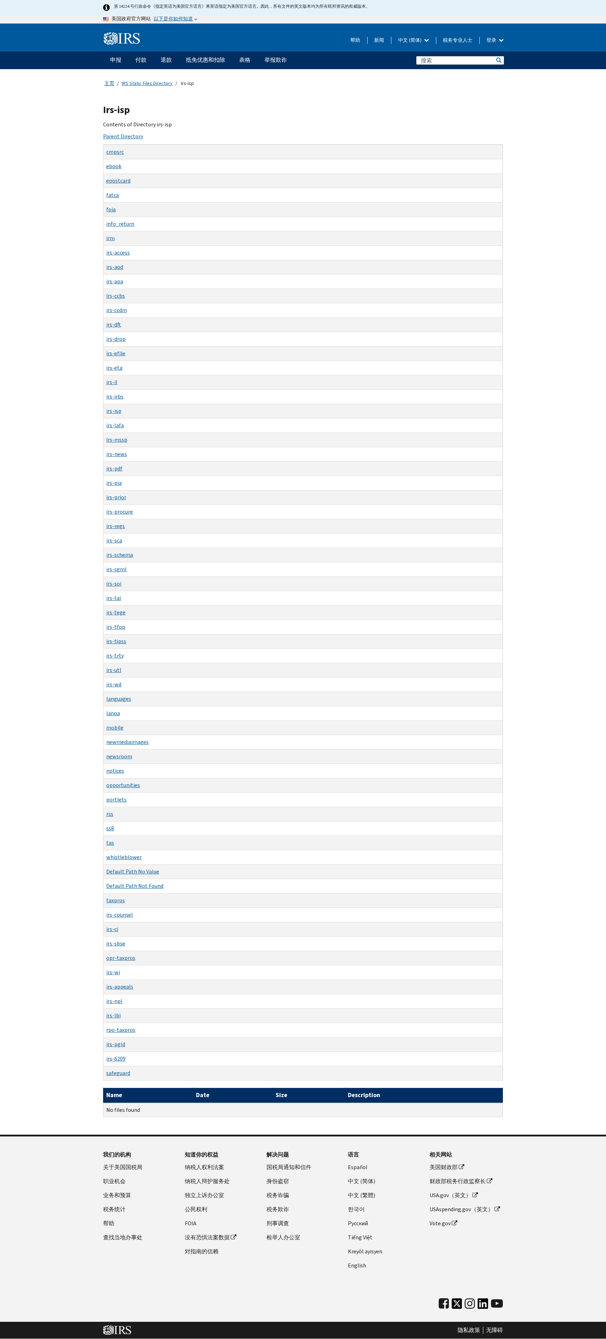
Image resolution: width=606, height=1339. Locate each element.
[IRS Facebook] (444, 1304)
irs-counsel (119, 914)
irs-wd (113, 684)
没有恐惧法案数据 (207, 1237)
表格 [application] (244, 60)
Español (358, 1167)
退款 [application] (166, 60)
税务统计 (114, 1209)
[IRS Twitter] (457, 1305)
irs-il (111, 382)
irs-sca (114, 540)
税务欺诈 (278, 1209)
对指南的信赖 (201, 1251)
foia (111, 209)
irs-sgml (116, 569)
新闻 (379, 40)
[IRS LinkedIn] (483, 1305)
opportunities (123, 785)
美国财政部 (444, 1167)
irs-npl (114, 1001)
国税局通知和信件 (289, 1167)
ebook (113, 166)
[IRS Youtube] (497, 1304)
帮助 (355, 40)
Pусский (358, 1223)
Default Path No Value (132, 871)
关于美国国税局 (122, 1167)
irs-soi (113, 583)
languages (118, 699)
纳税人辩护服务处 (207, 1181)
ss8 (110, 828)
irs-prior (116, 497)
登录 (491, 40)
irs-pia (114, 483)
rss (109, 814)
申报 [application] (115, 60)
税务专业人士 (457, 40)
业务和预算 (117, 1195)
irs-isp (113, 411)
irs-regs (115, 526)
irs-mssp (116, 439)
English (357, 1265)
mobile (114, 727)
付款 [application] (141, 60)
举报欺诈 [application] (275, 60)
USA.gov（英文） (450, 1195)
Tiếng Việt (360, 1237)
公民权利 (196, 1209)
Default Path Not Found (134, 886)
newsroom (119, 756)
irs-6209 (116, 1058)
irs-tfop (115, 627)
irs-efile (115, 353)
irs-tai (113, 598)
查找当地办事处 (122, 1237)
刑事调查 (278, 1223)
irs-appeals (119, 986)
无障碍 (494, 1330)
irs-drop (116, 339)
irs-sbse (115, 943)
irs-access (118, 252)
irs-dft (113, 324)
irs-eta (114, 367)
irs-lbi (113, 1015)
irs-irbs (114, 396)
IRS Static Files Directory (147, 83)
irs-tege (116, 612)
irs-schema (119, 555)
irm (110, 238)
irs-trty (115, 655)
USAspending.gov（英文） (461, 1209)
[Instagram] (470, 1304)
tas (110, 842)
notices (115, 770)
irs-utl (113, 670)
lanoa (113, 713)
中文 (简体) (410, 40)
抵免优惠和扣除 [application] (205, 60)
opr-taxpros (120, 958)
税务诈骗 (278, 1195)
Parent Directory (123, 136)
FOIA (190, 1223)
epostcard (118, 180)
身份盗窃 (278, 1181)
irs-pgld (115, 1044)
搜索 (498, 60)
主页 (109, 83)
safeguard (118, 1073)
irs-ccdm (116, 310)
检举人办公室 (283, 1237)
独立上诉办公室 (204, 1195)
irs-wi (113, 972)
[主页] (122, 38)
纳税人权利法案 (204, 1167)
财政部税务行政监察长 (458, 1181)
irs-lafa (115, 425)
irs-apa (114, 281)
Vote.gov (440, 1223)
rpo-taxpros (120, 1030)
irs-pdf (114, 468)
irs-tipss (116, 641)
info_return (120, 223)
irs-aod (114, 267)
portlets (116, 799)
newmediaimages (127, 742)
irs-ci (112, 929)
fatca (112, 195)
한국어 (356, 1209)
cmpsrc (115, 152)
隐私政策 (469, 1330)
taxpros (115, 900)
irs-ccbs (115, 295)
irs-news (116, 454)
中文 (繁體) (361, 1195)
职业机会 (114, 1181)
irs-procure (119, 511)
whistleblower (124, 857)
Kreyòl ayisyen (365, 1251)
